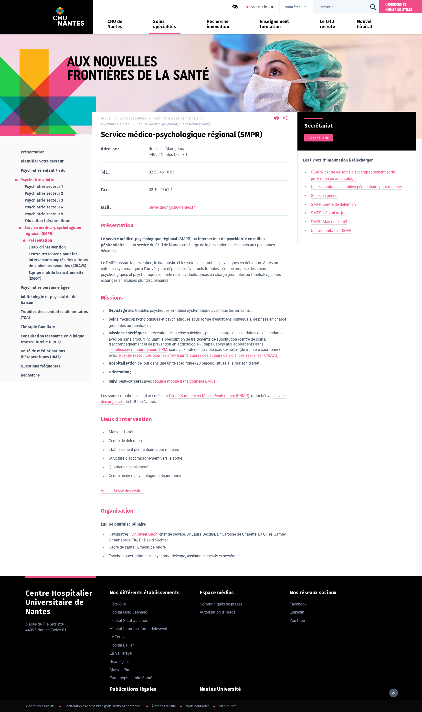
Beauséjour (119, 661)
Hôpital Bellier (122, 645)
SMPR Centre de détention (333, 204)
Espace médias (217, 592)
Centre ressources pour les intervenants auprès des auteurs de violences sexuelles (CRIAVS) (58, 260)
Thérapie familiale (38, 326)
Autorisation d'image (217, 612)
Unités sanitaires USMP (331, 230)
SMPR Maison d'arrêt (329, 221)
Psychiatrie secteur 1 (44, 186)
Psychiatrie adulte (115, 124)
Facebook (298, 604)
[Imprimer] (277, 118)
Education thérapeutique (47, 220)
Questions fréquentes (40, 366)
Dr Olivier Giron (145, 534)
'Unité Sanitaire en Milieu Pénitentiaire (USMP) (209, 395)
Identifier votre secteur (42, 161)
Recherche (30, 375)
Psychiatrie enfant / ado (43, 170)
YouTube (297, 620)
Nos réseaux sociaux (313, 592)
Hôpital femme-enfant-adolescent (138, 628)
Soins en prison (324, 195)
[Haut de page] (393, 693)
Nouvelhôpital (364, 24)
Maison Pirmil (122, 669)
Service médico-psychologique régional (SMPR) (173, 124)
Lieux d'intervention (47, 247)
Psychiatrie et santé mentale (176, 118)
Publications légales (133, 689)
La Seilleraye (121, 653)
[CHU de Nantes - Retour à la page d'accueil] (68, 17)
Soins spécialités (132, 118)
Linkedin (297, 612)
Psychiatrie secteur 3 (44, 200)
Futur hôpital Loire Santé (131, 677)
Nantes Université (220, 689)
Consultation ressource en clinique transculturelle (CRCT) (52, 339)
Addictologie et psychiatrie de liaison (48, 299)
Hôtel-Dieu (118, 604)
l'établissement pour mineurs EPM (138, 349)
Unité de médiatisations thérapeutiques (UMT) (43, 354)
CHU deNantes (114, 24)
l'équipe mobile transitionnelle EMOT (183, 381)
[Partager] (285, 118)
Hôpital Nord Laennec (128, 612)
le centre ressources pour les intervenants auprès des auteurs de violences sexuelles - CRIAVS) (198, 355)
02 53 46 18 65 (319, 138)
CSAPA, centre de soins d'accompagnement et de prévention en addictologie (353, 175)
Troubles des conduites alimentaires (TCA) (54, 314)
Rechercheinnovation (218, 24)
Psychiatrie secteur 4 (44, 207)
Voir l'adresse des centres (122, 490)
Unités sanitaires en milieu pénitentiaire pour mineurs (356, 186)
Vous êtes (292, 6)
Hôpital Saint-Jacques (129, 620)
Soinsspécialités (164, 24)
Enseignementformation (274, 24)
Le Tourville (119, 636)
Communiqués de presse (221, 604)
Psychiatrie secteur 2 (44, 193)
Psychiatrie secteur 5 (44, 214)
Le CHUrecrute (327, 24)
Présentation (32, 152)
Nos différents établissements (144, 592)
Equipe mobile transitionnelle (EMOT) (56, 275)
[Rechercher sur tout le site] (373, 7)
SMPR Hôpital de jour (329, 213)
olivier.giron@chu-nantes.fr (172, 207)
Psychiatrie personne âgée (45, 287)
